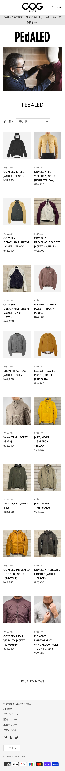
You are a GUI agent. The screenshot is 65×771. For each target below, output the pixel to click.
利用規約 (7, 709)
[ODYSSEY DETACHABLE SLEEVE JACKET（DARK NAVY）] (17, 278)
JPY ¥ (10, 748)
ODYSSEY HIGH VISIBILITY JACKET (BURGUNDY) (14, 640)
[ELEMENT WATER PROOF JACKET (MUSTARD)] (47, 344)
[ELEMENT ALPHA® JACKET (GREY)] (17, 344)
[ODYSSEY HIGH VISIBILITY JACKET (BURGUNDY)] (17, 609)
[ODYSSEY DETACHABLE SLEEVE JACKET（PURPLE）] (47, 211)
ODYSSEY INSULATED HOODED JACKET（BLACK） (47, 574)
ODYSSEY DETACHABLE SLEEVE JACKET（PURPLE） (47, 242)
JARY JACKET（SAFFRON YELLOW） (41, 441)
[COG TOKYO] (32, 7)
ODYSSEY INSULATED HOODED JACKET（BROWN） (16, 574)
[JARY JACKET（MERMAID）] (47, 477)
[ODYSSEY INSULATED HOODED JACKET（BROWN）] (17, 543)
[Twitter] (5, 738)
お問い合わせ (10, 729)
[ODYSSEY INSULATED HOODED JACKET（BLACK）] (47, 543)
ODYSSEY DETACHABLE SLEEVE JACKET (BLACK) (16, 242)
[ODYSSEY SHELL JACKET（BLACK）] (17, 145)
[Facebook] (11, 738)
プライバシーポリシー (14, 714)
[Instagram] (16, 738)
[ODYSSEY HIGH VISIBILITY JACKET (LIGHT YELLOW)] (47, 145)
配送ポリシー (10, 719)
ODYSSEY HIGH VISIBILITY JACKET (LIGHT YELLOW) (44, 176)
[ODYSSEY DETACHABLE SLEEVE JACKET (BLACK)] (17, 211)
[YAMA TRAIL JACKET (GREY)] (17, 411)
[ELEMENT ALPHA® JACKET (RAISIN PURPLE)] (47, 278)
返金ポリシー (10, 724)
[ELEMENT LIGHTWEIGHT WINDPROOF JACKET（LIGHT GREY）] (47, 609)
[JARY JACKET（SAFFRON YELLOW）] (47, 411)
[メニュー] (5, 8)
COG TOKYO (18, 756)
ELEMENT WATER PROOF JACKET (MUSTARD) (44, 375)
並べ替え (8, 122)
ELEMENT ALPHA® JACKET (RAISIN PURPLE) (45, 309)
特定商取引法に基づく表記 (17, 703)
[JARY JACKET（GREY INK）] (17, 477)
